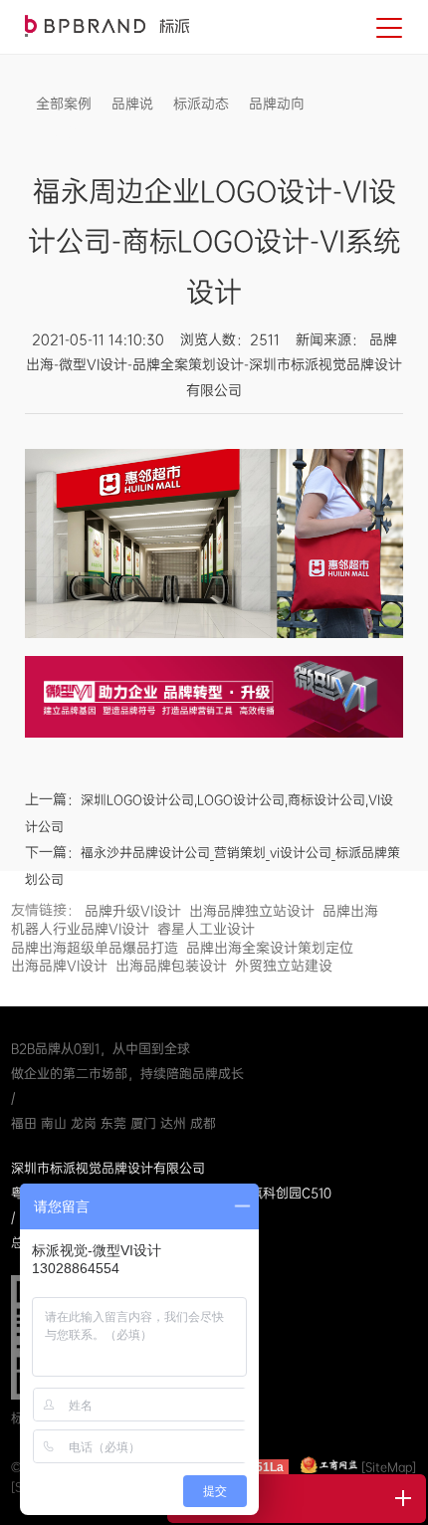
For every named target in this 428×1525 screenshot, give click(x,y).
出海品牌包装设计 (171, 966)
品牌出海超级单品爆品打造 (94, 948)
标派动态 (201, 103)
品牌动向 (277, 103)
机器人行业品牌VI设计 (80, 929)
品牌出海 (350, 911)
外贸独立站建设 (283, 966)
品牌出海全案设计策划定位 (269, 948)
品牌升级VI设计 (133, 911)
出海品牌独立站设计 (252, 911)
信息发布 (64, 133)
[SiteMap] (388, 1467)
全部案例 (64, 103)
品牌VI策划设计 (107, 26)
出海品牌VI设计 (59, 966)
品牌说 (132, 103)
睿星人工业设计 (206, 929)
